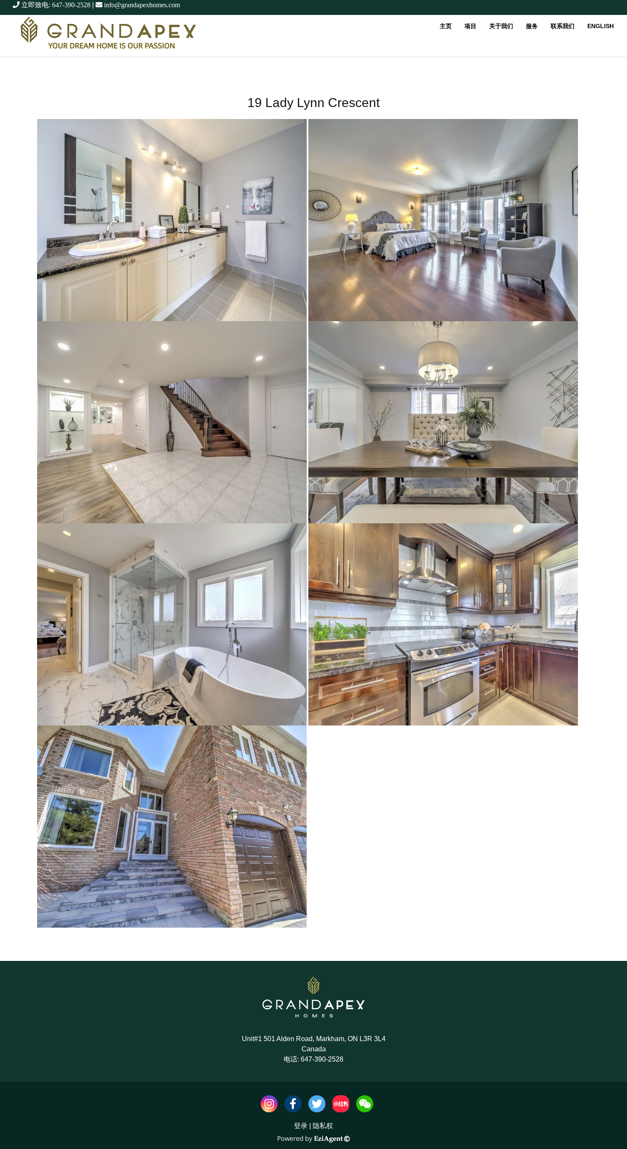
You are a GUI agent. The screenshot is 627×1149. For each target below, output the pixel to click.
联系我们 (563, 26)
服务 (532, 26)
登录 (301, 1125)
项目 (470, 26)
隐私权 (323, 1125)
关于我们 (501, 26)
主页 (446, 26)
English (600, 26)
